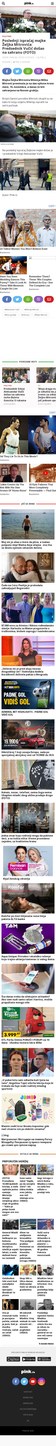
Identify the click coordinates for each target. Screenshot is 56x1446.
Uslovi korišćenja (28, 1409)
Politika (6, 36)
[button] (4, 174)
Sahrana (25, 315)
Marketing (28, 1397)
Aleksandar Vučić (12, 309)
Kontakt (28, 1392)
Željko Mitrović (40, 315)
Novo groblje (10, 315)
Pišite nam (28, 1415)
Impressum (28, 1403)
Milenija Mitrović (31, 309)
